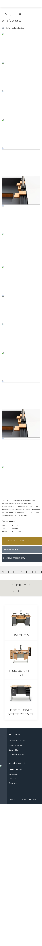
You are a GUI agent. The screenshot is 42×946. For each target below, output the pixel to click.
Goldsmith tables (15, 745)
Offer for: (11, 832)
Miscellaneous (16, 863)
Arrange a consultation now (16, 541)
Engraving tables (17, 855)
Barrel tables (13, 750)
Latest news (13, 774)
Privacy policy (28, 799)
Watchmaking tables (17, 741)
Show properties (10, 549)
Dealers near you (15, 769)
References (13, 783)
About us (12, 778)
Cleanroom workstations (18, 754)
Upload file (12, 887)
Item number (16, 861)
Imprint (12, 799)
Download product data (14, 558)
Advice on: (12, 830)
